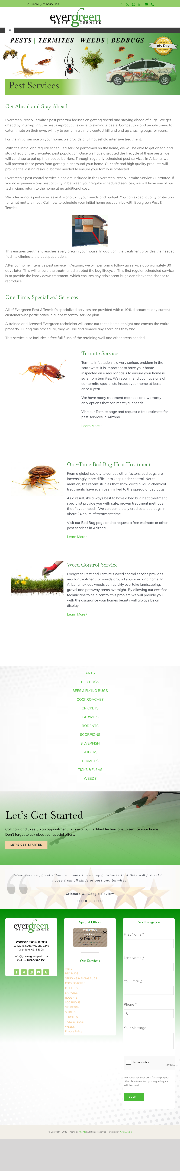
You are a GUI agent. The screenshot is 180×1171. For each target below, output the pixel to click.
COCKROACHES (90, 699)
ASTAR (82, 1131)
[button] (79, 901)
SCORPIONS (90, 734)
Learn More (90, 425)
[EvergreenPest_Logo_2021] (75, 8)
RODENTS (90, 725)
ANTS (90, 673)
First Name (134, 934)
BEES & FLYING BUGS (90, 690)
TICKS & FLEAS (90, 769)
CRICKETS (90, 708)
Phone (130, 1004)
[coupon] (90, 930)
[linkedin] (140, 4)
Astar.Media (126, 1131)
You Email (133, 981)
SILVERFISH (90, 743)
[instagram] (133, 4)
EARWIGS (90, 717)
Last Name (134, 957)
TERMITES (90, 761)
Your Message (135, 1027)
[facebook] (121, 4)
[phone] (152, 4)
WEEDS (90, 778)
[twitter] (127, 4)
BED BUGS (90, 682)
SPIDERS (90, 752)
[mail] (146, 4)
